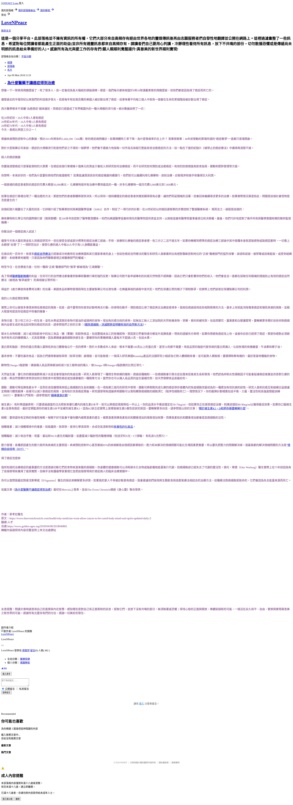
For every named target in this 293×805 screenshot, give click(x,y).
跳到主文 (6, 30)
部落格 (11, 66)
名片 (9, 70)
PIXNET (123, 762)
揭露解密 (25, 662)
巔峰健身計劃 (59, 395)
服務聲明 (175, 762)
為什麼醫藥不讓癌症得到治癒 (31, 83)
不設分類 (26, 56)
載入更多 (6, 674)
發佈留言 (6, 692)
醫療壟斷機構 (20, 276)
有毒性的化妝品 (123, 426)
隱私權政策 (164, 762)
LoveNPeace (14, 22)
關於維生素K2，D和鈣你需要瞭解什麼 (222, 408)
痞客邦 (26, 650)
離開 (18, 799)
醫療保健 (25, 659)
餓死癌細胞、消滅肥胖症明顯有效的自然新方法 (114, 324)
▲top (4, 668)
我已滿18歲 (7, 799)
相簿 (9, 62)
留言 (32, 650)
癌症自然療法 (42, 253)
